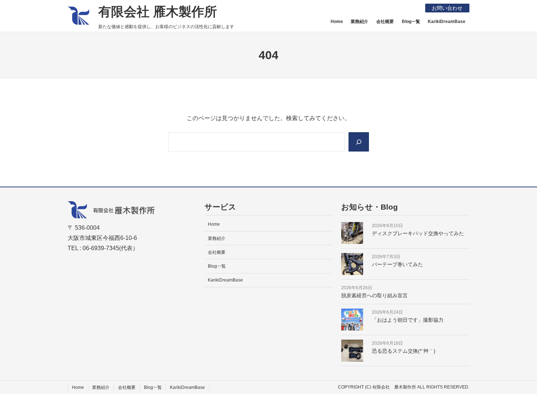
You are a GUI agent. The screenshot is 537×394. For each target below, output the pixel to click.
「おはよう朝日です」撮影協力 (407, 320)
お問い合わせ (447, 8)
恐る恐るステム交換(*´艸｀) (403, 351)
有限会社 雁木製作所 (157, 11)
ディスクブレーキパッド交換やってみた (418, 233)
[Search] (359, 141)
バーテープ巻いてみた (397, 264)
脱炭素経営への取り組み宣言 (374, 295)
